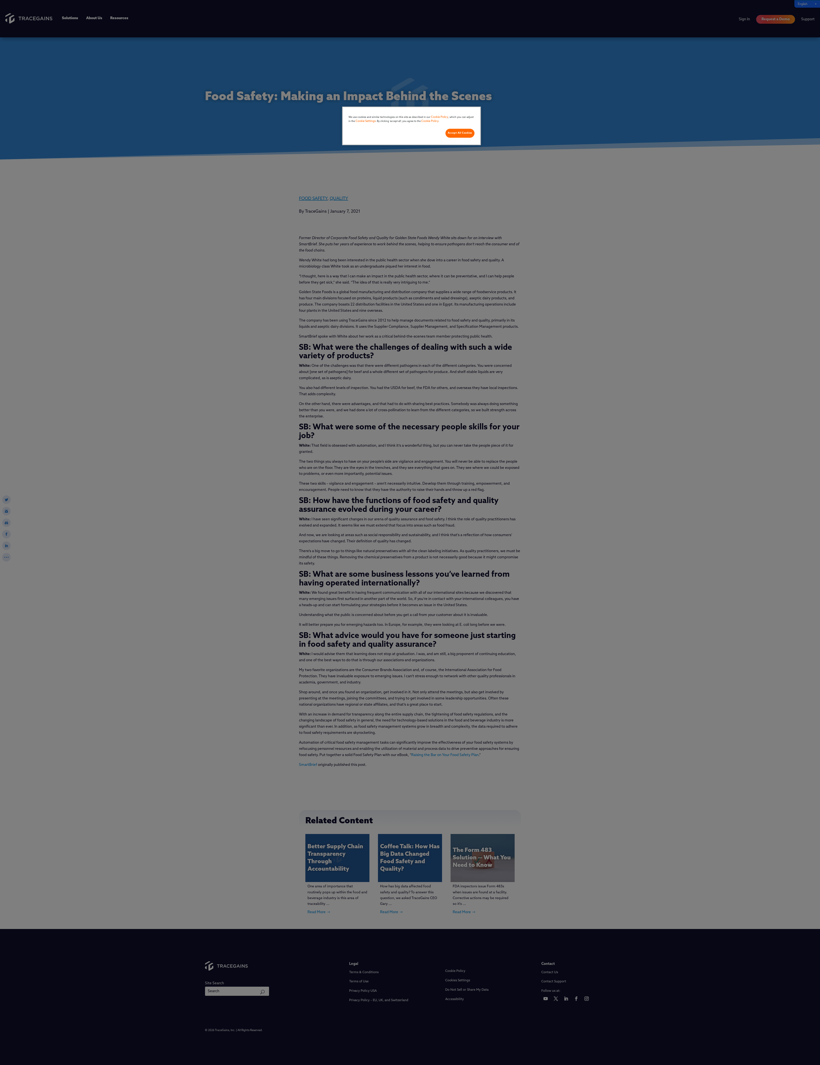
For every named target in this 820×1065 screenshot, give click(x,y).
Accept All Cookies (460, 133)
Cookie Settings (366, 121)
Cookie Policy (439, 117)
